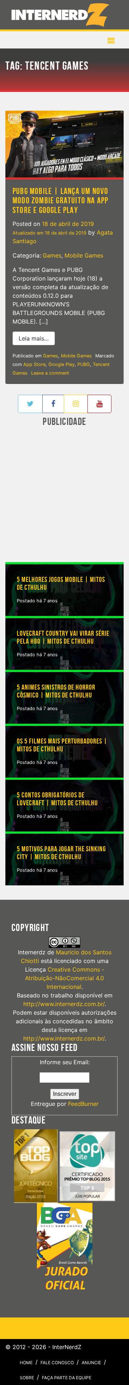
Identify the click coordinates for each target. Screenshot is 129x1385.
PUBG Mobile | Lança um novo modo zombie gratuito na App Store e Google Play (60, 201)
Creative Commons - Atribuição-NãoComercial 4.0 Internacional (64, 978)
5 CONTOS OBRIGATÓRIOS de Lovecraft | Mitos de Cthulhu (57, 799)
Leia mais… (37, 338)
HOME (26, 1362)
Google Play (61, 364)
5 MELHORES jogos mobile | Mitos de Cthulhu (61, 583)
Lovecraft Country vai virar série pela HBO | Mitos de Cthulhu (63, 637)
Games (52, 255)
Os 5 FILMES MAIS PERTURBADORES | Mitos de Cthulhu (62, 745)
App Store (34, 364)
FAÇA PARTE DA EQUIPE (66, 1377)
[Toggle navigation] (61, 14)
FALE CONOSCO (57, 1362)
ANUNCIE (91, 1362)
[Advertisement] (64, 495)
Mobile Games (83, 255)
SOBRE (27, 1377)
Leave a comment (50, 373)
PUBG (83, 364)
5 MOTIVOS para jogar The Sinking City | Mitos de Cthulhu (61, 853)
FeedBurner (83, 1103)
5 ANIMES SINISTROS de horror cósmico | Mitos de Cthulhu (56, 691)
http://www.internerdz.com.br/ (64, 1004)
